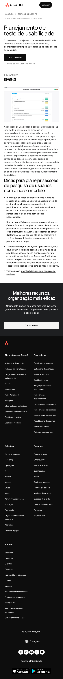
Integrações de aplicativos (16, 406)
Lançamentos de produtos (45, 404)
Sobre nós (9, 553)
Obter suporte (40, 460)
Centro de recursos (42, 482)
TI (5, 471)
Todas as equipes (12, 530)
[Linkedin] (26, 652)
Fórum (36, 477)
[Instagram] (31, 652)
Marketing (9, 460)
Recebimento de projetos (44, 421)
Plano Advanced (12, 395)
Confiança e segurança (15, 597)
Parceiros (38, 510)
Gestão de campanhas (43, 363)
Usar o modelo (15, 57)
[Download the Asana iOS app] (21, 671)
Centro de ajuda (40, 454)
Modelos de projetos (42, 493)
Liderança (9, 558)
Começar (46, 5)
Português (35, 641)
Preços (8, 384)
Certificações (39, 471)
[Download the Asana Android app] (41, 671)
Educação (9, 504)
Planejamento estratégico (45, 415)
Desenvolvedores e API (43, 504)
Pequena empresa (12, 454)
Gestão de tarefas (41, 426)
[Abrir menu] (56, 5)
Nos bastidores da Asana (15, 575)
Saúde (7, 488)
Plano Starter (10, 389)
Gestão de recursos (13, 423)
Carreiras (9, 569)
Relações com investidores (16, 592)
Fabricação (9, 510)
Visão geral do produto (14, 363)
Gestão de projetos (13, 417)
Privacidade (10, 603)
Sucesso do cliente (42, 499)
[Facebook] (36, 652)
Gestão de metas (41, 380)
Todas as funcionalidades (15, 369)
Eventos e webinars (42, 488)
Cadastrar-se (31, 325)
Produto (8, 477)
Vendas (8, 482)
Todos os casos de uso (43, 432)
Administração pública (14, 499)
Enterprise (9, 400)
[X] (20, 652)
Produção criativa (41, 374)
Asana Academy (41, 465)
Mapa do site (39, 515)
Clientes (8, 564)
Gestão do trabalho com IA (16, 412)
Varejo (7, 493)
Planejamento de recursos (45, 410)
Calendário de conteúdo (44, 369)
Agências (9, 525)
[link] (9, 14)
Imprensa (9, 586)
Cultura (8, 580)
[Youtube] (42, 652)
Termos (24, 661)
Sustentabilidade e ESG (14, 618)
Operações (9, 465)
